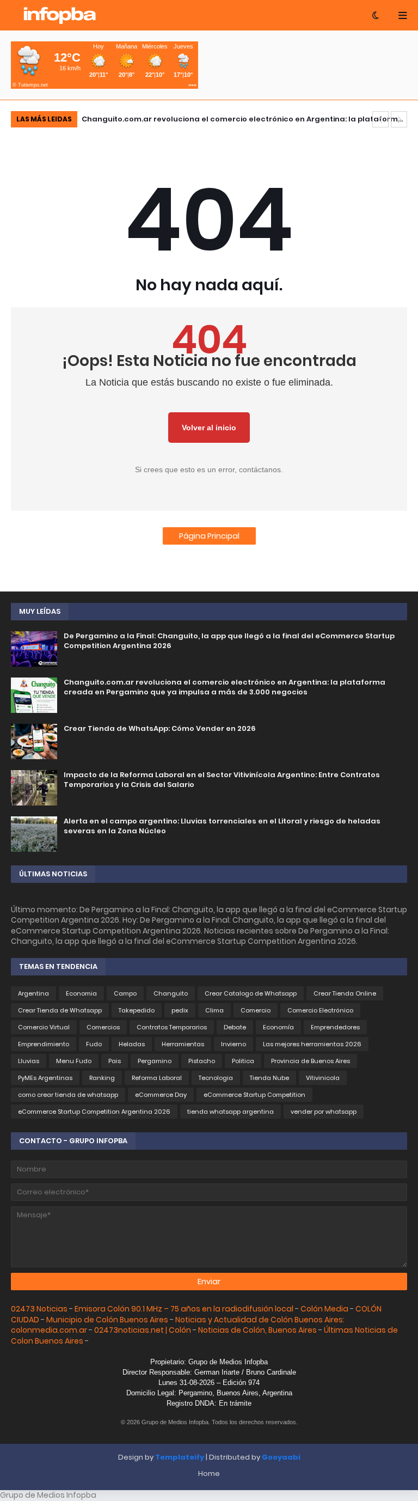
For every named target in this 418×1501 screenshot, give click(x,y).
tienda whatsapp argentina (230, 1111)
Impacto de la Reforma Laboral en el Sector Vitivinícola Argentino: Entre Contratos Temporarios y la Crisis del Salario (222, 780)
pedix (179, 1010)
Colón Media (324, 1308)
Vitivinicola (323, 1077)
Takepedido (137, 1010)
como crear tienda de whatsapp (68, 1094)
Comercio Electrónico (320, 1010)
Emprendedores (335, 1027)
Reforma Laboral (157, 1077)
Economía (278, 1027)
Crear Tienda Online (345, 993)
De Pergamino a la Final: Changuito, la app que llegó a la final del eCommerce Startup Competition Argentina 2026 (229, 641)
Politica (243, 1061)
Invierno (233, 1044)
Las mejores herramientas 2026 (312, 1044)
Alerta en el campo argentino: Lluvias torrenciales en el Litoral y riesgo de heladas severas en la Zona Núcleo (222, 826)
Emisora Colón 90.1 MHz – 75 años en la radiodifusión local (184, 1308)
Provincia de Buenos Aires (310, 1061)
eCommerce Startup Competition (254, 1094)
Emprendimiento (43, 1044)
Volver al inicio (209, 427)
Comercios (103, 1027)
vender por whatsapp (323, 1111)
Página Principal (209, 535)
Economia (81, 993)
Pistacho (201, 1061)
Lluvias (28, 1061)
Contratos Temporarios (172, 1027)
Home (209, 1473)
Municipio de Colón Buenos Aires (108, 1319)
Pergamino (154, 1061)
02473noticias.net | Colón (142, 1330)
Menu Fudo (73, 1061)
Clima (214, 1010)
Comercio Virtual (44, 1027)
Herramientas (183, 1044)
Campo (125, 993)
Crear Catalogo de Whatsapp (251, 993)
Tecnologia (216, 1077)
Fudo (94, 1044)
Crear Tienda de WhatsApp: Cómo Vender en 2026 (160, 729)
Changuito (170, 993)
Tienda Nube (269, 1077)
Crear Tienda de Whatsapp (60, 1010)
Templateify (179, 1457)
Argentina (33, 993)
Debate (235, 1027)
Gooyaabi (281, 1457)
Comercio (256, 1010)
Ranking (102, 1077)
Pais (114, 1061)
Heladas (132, 1044)
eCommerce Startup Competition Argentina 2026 (94, 1111)
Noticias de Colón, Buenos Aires (257, 1330)
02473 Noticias (39, 1308)
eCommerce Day (161, 1094)
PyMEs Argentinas (45, 1077)
